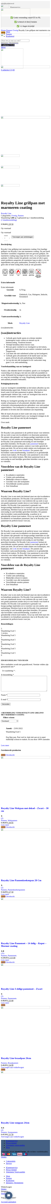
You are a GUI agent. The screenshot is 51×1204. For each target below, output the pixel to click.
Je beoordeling (7, 675)
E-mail (4, 699)
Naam (4, 695)
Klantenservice (12, 1141)
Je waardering (8, 671)
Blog (8, 1147)
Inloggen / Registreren (14, 1183)
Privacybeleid (11, 1143)
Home (3, 30)
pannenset (34, 444)
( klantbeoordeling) (9, 220)
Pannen (9, 30)
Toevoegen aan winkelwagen (22, 237)
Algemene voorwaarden (15, 1145)
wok (14, 450)
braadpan (26, 450)
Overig (16, 30)
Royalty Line (6, 213)
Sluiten (3, 1157)
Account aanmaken (8, 1202)
